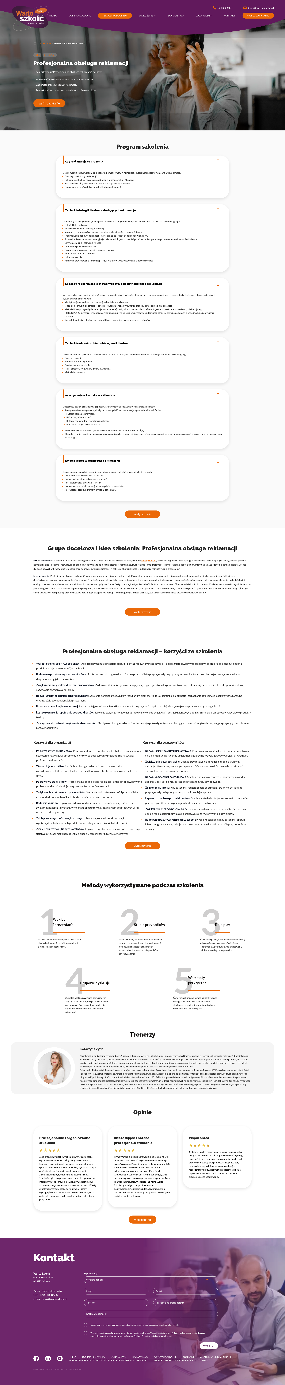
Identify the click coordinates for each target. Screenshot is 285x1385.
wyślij (206, 1345)
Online (37, 55)
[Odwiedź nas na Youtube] (60, 1358)
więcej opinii (142, 1219)
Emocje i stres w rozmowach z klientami (92, 460)
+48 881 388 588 (48, 1295)
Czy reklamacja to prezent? (84, 161)
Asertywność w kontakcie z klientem (90, 395)
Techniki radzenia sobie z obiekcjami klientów (96, 343)
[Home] (34, 43)
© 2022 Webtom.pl (56, 1369)
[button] (52, 16)
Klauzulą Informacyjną (119, 1336)
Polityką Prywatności (143, 1336)
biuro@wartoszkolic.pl (54, 1299)
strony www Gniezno (73, 1369)
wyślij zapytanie (49, 103)
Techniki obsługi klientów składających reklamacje (100, 210)
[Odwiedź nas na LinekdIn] (48, 1358)
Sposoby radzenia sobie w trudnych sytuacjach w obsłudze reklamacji (113, 283)
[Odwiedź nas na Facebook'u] (36, 1358)
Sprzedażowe (45, 43)
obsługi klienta (148, 560)
